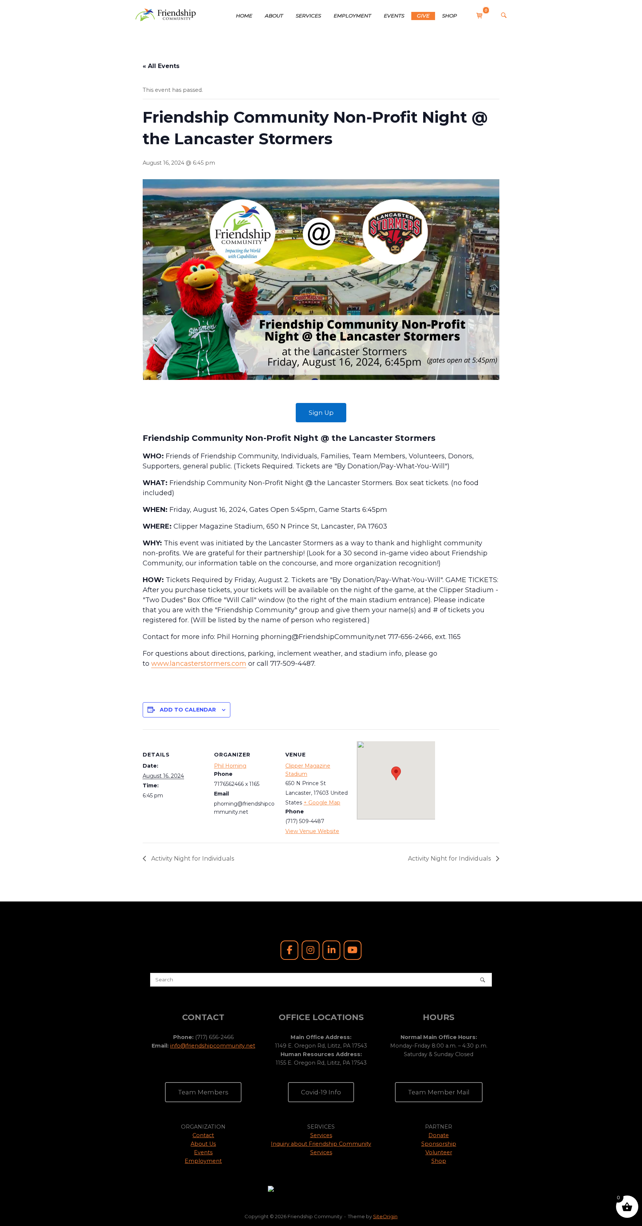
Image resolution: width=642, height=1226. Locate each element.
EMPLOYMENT (352, 16)
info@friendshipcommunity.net (212, 1045)
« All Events (161, 66)
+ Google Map (322, 802)
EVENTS (394, 16)
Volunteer (438, 1152)
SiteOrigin (385, 1216)
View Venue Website (312, 831)
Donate (438, 1135)
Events (203, 1152)
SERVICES (308, 16)
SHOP (449, 16)
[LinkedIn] (331, 950)
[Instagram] (311, 950)
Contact (203, 1135)
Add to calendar (188, 709)
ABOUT (274, 16)
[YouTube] (352, 950)
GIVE (423, 16)
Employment (203, 1161)
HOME (244, 16)
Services (321, 1135)
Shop (438, 1161)
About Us (203, 1143)
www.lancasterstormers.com (198, 663)
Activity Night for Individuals (192, 858)
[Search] (482, 980)
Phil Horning (230, 765)
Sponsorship (438, 1143)
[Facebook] (289, 950)
